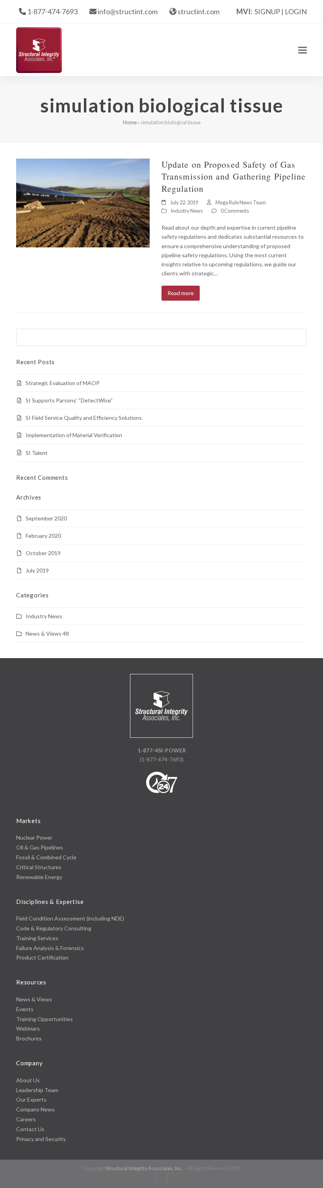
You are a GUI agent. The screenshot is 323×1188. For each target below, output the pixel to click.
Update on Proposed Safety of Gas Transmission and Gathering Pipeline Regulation (234, 176)
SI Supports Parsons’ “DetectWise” (69, 400)
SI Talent (37, 452)
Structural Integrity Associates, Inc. (144, 1168)
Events (24, 1009)
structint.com (198, 11)
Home (130, 122)
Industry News (187, 211)
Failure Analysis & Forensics (50, 948)
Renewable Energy (39, 877)
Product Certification (42, 957)
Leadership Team (37, 1090)
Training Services (37, 938)
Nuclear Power (34, 837)
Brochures (29, 1038)
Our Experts (31, 1099)
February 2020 (43, 535)
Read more (180, 293)
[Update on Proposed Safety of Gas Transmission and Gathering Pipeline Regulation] (83, 202)
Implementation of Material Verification (74, 435)
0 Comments (235, 211)
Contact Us (30, 1129)
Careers (26, 1119)
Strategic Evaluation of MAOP (63, 383)
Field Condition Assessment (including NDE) (70, 918)
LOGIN (296, 11)
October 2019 (43, 553)
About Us (28, 1080)
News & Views (34, 999)
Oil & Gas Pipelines (39, 847)
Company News (35, 1109)
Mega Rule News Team (240, 202)
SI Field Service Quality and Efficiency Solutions (84, 417)
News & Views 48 (47, 633)
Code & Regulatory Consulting (53, 928)
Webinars (28, 1028)
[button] (302, 50)
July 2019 (37, 570)
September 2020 (46, 518)
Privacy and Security (41, 1139)
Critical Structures (38, 867)
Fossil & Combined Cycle (46, 857)
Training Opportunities (44, 1019)
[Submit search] (299, 337)
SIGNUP (267, 11)
